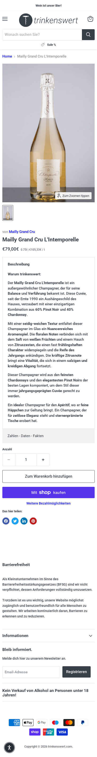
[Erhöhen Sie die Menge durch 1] (43, 459)
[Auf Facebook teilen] (5, 521)
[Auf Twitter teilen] (15, 521)
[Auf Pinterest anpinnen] (33, 521)
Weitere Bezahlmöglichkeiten (48, 503)
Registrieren (76, 672)
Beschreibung (19, 264)
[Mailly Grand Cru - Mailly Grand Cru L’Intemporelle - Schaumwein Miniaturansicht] (8, 212)
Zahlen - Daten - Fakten (26, 436)
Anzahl (7, 449)
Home (7, 56)
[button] (9, 747)
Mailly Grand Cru (22, 232)
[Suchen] (88, 34)
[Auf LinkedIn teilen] (24, 521)
